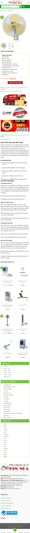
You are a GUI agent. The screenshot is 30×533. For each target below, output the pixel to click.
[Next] (27, 27)
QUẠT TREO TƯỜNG (20, 9)
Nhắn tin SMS (26, 532)
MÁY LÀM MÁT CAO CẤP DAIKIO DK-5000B (7, 281)
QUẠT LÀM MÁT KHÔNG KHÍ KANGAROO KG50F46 (22, 354)
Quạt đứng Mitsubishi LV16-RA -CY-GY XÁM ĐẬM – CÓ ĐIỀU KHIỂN (7, 330)
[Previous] (3, 27)
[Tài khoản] (28, 2)
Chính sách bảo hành (6, 500)
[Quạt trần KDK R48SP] (7, 344)
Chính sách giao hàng (6, 505)
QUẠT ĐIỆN (11, 9)
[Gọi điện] (15, 530)
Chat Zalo (9, 532)
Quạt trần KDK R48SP (7, 353)
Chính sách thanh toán (21, 524)
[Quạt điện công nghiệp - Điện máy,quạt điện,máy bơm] (15, 2)
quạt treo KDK (9, 185)
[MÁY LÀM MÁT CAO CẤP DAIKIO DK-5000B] (7, 272)
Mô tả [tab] (2, 136)
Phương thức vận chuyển (15, 526)
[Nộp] (20, 6)
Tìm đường (3, 532)
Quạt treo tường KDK (6, 11)
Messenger (21, 532)
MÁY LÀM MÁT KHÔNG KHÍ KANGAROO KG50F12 (7, 305)
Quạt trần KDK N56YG (22, 305)
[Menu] (2, 2)
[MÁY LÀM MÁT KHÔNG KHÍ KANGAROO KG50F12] (7, 296)
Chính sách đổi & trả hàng (7, 503)
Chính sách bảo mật (5, 508)
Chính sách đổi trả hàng (15, 527)
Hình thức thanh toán (6, 498)
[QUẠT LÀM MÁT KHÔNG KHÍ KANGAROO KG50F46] (22, 344)
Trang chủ (3, 9)
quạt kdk (6, 91)
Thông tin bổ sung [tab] (5, 139)
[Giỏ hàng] (23, 6)
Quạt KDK (12, 87)
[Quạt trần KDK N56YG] (22, 296)
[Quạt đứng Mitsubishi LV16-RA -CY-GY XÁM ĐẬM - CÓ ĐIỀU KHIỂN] (7, 320)
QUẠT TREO (11, 91)
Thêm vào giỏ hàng (15, 82)
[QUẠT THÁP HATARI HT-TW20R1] (22, 320)
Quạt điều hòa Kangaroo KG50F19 (22, 281)
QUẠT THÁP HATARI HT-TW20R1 (22, 329)
